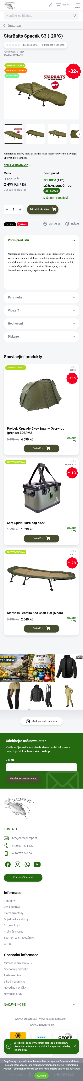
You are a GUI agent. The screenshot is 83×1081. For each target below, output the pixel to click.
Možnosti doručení (55, 198)
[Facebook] (7, 863)
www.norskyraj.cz (26, 1018)
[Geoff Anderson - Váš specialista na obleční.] (65, 1037)
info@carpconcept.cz (24, 838)
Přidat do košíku (39, 209)
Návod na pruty (13, 993)
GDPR (7, 943)
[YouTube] (37, 863)
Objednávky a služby (16, 919)
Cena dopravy (12, 906)
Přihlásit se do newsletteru (23, 778)
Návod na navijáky (15, 987)
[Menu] (78, 5)
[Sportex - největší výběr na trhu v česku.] (18, 1037)
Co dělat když (12, 925)
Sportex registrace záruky (19, 937)
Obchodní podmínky (16, 969)
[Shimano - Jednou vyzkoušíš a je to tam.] (41, 1037)
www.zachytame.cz (42, 1024)
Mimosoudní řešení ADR (18, 963)
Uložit (24, 224)
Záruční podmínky (14, 981)
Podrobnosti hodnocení (53, 45)
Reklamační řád (13, 975)
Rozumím (41, 1075)
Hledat (74, 15)
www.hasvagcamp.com (53, 1018)
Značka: (13, 55)
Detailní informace (16, 165)
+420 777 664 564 (22, 853)
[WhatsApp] (26, 863)
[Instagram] (17, 863)
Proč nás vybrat (13, 931)
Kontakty (9, 900)
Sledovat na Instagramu (45, 721)
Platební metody (13, 913)
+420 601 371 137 (22, 845)
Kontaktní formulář (23, 877)
